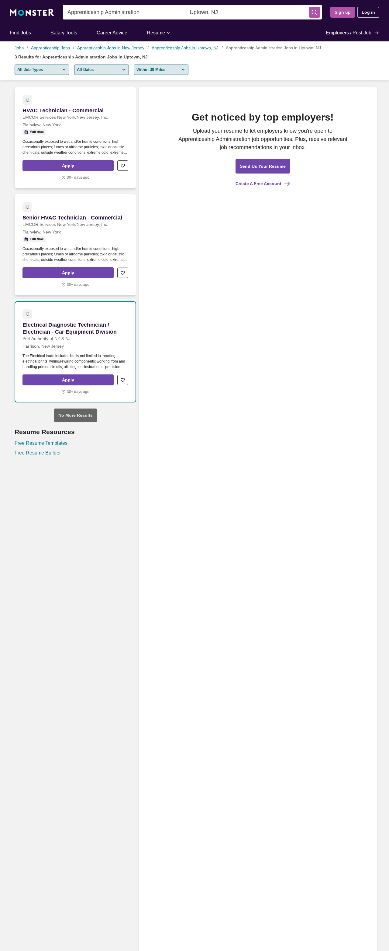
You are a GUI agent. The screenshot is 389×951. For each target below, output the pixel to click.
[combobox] (124, 12)
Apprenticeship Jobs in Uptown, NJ (185, 47)
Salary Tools (63, 32)
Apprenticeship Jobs (50, 47)
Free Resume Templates (41, 443)
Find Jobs (20, 32)
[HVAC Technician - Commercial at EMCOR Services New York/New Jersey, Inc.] (75, 138)
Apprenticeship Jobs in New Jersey (110, 47)
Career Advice (112, 32)
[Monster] (32, 12)
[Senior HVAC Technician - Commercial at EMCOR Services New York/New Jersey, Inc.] (75, 245)
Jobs (19, 47)
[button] (314, 12)
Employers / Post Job (348, 32)
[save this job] (122, 165)
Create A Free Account (258, 183)
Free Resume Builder (38, 452)
